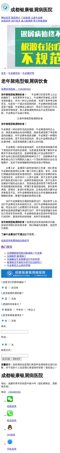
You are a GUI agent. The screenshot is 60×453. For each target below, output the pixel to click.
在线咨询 (5, 21)
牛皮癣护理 (28, 73)
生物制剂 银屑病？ (16, 256)
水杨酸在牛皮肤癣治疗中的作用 (23, 259)
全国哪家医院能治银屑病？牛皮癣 (24, 253)
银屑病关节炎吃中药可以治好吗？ (24, 262)
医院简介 (15, 17)
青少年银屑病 (40, 21)
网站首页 (5, 17)
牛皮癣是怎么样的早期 (18, 265)
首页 (3, 73)
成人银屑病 (27, 21)
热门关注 (6, 246)
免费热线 (15, 240)
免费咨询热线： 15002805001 (16, 89)
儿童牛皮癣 (37, 17)
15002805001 (14, 392)
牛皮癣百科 (14, 73)
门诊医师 (25, 17)
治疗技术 (15, 21)
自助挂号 (24, 240)
